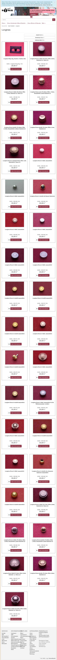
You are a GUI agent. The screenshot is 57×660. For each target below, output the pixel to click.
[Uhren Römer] (7, 10)
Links (3, 639)
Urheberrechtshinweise (16, 646)
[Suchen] (53, 19)
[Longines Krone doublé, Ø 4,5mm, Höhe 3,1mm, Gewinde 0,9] (42, 117)
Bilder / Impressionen (23, 633)
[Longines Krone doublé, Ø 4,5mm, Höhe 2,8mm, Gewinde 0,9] (42, 563)
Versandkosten (5, 637)
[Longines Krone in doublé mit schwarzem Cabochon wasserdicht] (42, 461)
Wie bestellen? (5, 636)
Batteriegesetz (14, 643)
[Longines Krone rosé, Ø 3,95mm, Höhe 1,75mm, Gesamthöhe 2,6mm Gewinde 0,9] (42, 82)
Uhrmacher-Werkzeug (32, 653)
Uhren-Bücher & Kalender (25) (33, 640)
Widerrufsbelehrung (15, 639)
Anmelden (33, 14)
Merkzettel (4, 643)
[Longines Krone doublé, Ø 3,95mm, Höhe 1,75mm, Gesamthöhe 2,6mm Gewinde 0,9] (42, 530)
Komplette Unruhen (22, 647)
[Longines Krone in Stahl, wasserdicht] (42, 151)
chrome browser (38, 11)
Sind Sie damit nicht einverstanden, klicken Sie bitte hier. (39, 5)
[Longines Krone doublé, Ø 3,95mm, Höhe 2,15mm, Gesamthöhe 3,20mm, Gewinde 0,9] (14, 117)
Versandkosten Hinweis (14, 636)
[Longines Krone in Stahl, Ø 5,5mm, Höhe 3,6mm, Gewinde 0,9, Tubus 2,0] (42, 49)
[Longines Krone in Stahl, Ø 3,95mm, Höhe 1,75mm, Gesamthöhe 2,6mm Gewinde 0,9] (14, 530)
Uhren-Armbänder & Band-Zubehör (16, 23)
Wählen (39, 37)
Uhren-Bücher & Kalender (34, 23)
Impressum (13, 633)
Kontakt (3, 633)
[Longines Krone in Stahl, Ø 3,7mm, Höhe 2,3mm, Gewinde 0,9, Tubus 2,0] (42, 495)
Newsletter (13, 648)
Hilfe (3, 634)
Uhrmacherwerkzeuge (25, 636)
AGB (12, 634)
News (12, 649)
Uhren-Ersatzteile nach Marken (33, 645)
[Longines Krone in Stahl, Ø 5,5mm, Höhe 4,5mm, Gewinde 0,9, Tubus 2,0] (14, 599)
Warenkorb (4, 640)
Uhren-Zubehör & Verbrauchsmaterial (34, 649)
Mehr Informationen (16, 69)
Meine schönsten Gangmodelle (23, 639)
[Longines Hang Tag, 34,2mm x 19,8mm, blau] (14, 49)
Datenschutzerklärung (16, 642)
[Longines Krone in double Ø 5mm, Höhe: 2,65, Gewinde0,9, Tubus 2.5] (14, 151)
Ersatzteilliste (23, 645)
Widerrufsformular (15, 640)
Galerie (39, 35)
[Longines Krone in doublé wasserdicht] (14, 288)
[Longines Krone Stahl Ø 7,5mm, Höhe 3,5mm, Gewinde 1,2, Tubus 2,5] (14, 563)
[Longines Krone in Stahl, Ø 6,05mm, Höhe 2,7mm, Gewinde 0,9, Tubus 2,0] (14, 82)
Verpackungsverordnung (17, 645)
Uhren (3, 23)
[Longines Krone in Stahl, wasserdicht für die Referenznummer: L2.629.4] (42, 393)
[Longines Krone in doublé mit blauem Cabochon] (42, 186)
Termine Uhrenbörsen (23, 642)
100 (39, 40)
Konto (3, 642)
